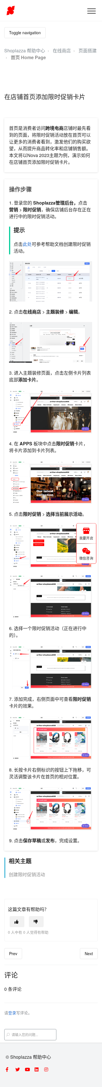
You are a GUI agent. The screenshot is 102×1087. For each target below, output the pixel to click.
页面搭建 (87, 50)
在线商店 (62, 50)
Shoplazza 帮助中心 (24, 50)
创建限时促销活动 (27, 874)
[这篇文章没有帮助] (36, 921)
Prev (13, 953)
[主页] (10, 10)
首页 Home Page (28, 57)
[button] (91, 11)
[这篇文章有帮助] (17, 921)
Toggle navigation (25, 32)
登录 (12, 1012)
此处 (27, 244)
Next (89, 953)
